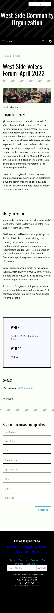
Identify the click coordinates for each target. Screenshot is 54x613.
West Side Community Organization (27, 18)
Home (6, 55)
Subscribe (32, 563)
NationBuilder (33, 585)
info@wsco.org (25, 388)
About (12, 560)
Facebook (11, 546)
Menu (9, 41)
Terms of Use (31, 551)
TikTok (18, 551)
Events (16, 55)
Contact (23, 560)
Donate (34, 560)
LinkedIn (41, 546)
